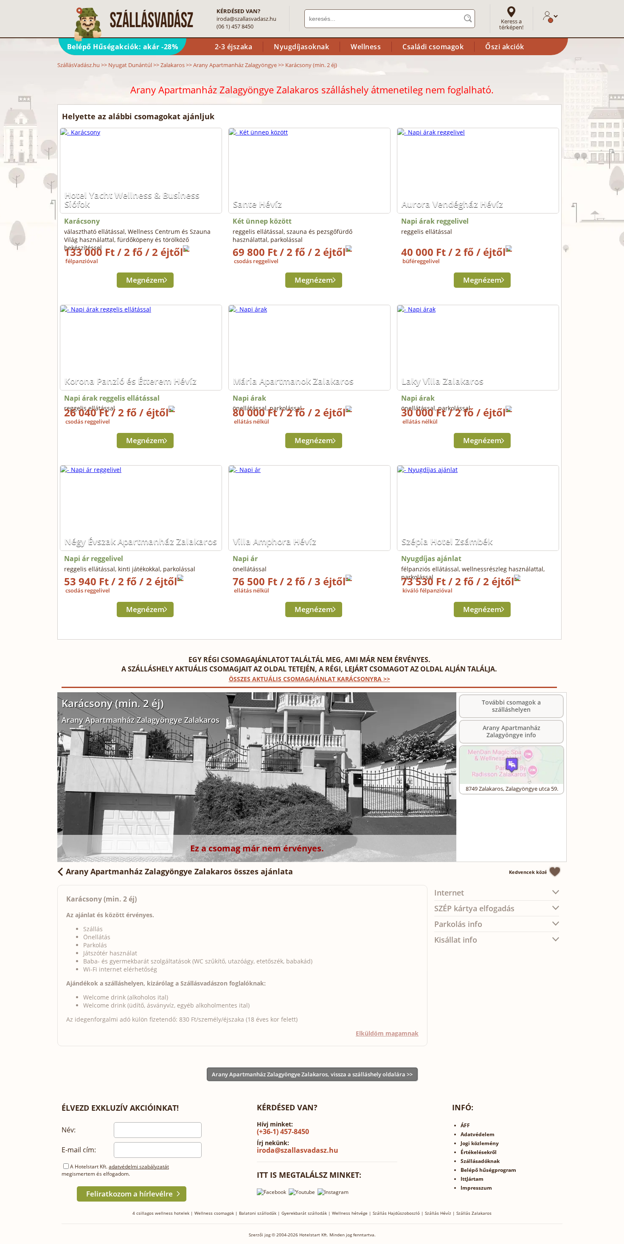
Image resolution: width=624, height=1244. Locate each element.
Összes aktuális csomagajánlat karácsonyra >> (309, 679)
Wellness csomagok (214, 1213)
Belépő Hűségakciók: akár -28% (122, 46)
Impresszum (476, 1187)
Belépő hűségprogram (488, 1170)
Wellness (366, 46)
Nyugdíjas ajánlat (431, 558)
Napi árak (249, 398)
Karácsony (82, 221)
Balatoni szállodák (257, 1213)
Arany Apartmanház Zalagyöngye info (511, 731)
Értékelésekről (479, 1152)
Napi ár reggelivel (93, 558)
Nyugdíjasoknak (301, 46)
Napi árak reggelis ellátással (112, 398)
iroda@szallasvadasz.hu (246, 18)
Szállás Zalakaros (474, 1213)
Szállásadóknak (480, 1161)
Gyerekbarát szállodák (304, 1213)
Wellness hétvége (350, 1213)
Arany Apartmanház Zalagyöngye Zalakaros (140, 720)
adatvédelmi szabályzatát (139, 1166)
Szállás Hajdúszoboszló (396, 1213)
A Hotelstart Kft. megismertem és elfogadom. (115, 1170)
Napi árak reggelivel (435, 221)
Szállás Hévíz (438, 1213)
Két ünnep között (262, 221)
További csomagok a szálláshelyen (511, 705)
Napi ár (245, 558)
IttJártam (472, 1178)
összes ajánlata (179, 871)
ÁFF (465, 1125)
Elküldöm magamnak (387, 1033)
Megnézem (145, 280)
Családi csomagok (433, 46)
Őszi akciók (504, 46)
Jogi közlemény (480, 1143)
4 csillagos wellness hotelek (160, 1213)
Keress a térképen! (511, 24)
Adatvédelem (478, 1134)
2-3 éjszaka (234, 46)
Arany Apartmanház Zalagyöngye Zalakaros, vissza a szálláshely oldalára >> (312, 1074)
